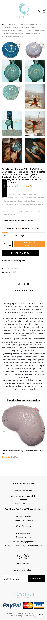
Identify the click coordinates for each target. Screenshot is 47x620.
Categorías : (7, 272)
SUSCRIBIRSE (36, 579)
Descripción (23, 284)
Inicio (4, 24)
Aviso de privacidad (23, 490)
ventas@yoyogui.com (25, 541)
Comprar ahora (20, 253)
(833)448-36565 (24, 533)
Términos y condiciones (23, 503)
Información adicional (24, 290)
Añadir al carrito (30, 243)
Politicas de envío (23, 516)
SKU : (4, 268)
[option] (23, 433)
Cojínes (12, 24)
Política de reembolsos (23, 520)
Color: (4, 235)
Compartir (4, 189)
